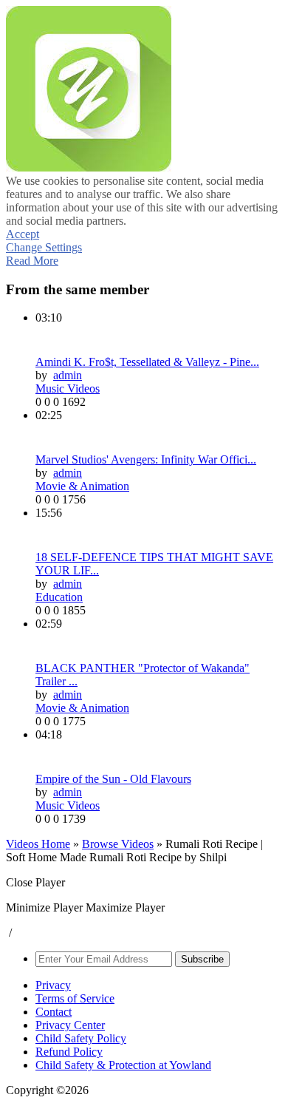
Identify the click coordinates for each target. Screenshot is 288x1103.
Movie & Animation (82, 486)
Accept (22, 234)
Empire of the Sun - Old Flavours (113, 779)
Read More (32, 260)
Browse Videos (118, 844)
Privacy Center (70, 1025)
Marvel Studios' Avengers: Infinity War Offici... (145, 459)
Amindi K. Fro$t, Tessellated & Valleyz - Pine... (147, 362)
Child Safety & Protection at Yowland (123, 1065)
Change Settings (44, 247)
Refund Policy (69, 1051)
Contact (53, 1011)
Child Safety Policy (80, 1038)
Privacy (53, 985)
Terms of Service (74, 998)
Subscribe (202, 959)
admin (67, 375)
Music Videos (67, 388)
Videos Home (38, 844)
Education (59, 597)
